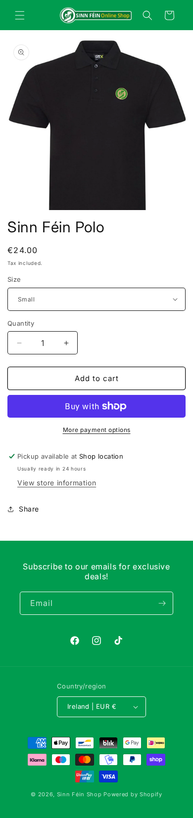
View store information (56, 482)
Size (14, 279)
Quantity (20, 323)
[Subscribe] (162, 603)
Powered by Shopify (132, 794)
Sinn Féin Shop (79, 794)
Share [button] (29, 509)
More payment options (97, 429)
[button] (20, 15)
